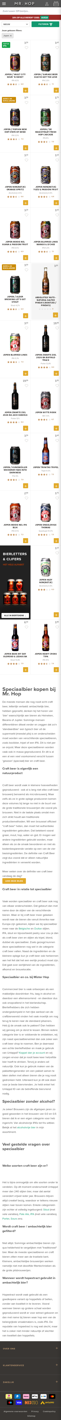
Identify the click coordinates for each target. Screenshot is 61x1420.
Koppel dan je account (32, 1052)
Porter (5, 1218)
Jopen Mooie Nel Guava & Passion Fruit (15, 243)
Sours (14, 1218)
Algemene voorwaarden (15, 1411)
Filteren (43, 24)
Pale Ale (24, 1214)
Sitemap (31, 1416)
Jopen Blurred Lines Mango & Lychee (46, 243)
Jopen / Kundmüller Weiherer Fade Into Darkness (15, 470)
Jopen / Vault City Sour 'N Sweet (15, 75)
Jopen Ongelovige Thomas (45, 526)
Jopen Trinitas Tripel (45, 467)
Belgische (24, 928)
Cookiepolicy (49, 1411)
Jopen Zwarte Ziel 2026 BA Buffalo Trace (45, 357)
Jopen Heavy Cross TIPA (46, 655)
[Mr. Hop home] (24, 3)
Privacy (35, 1411)
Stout (46, 1209)
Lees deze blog (14, 881)
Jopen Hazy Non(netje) (45, 581)
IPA (32, 1214)
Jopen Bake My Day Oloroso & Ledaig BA (15, 655)
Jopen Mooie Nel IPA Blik (15, 526)
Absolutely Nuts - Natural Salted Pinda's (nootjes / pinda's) (45, 301)
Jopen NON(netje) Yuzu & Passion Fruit (45, 188)
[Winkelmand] (56, 3)
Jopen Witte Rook (45, 412)
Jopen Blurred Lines (15, 354)
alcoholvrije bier (26, 1127)
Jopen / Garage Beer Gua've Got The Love (46, 75)
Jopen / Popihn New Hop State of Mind (15, 130)
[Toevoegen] (25, 90)
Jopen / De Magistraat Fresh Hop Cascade (45, 132)
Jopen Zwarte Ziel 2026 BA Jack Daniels (15, 413)
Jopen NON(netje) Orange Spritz (15, 188)
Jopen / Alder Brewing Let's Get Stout (15, 299)
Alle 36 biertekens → (15, 615)
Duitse (38, 928)
